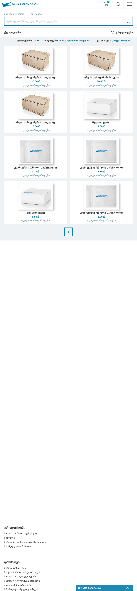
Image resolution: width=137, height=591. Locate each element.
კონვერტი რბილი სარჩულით (35, 167)
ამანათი (9, 537)
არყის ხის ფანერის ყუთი (101, 77)
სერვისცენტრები (15, 567)
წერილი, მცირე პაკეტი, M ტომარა (25, 542)
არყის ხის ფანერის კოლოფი (35, 77)
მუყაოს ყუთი (101, 122)
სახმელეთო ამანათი (17, 546)
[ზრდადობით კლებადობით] (122, 40)
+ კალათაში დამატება (35, 85)
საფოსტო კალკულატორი (20, 576)
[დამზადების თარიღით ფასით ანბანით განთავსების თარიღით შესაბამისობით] (75, 40)
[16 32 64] (36, 40)
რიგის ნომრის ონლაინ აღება (22, 572)
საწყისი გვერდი (14, 13)
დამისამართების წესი (18, 585)
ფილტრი (15, 32)
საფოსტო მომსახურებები (20, 533)
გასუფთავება (124, 32)
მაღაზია (36, 13)
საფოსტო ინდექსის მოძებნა (22, 580)
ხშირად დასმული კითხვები (21, 589)
